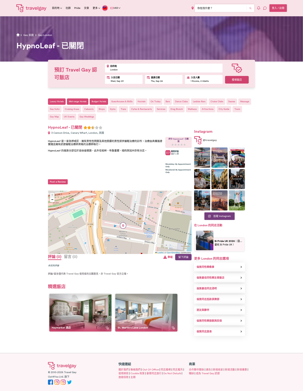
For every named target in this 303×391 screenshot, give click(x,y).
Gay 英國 (28, 35)
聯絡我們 (136, 369)
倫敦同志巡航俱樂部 (208, 299)
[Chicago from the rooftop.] (202, 200)
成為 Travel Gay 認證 (208, 373)
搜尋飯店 (237, 79)
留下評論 (183, 257)
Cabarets (89, 109)
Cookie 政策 (138, 373)
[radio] (85, 127)
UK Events (69, 117)
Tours (237, 109)
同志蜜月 (178, 369)
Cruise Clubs (217, 101)
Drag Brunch (176, 109)
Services (161, 109)
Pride (77, 8)
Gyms (113, 109)
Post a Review (58, 182)
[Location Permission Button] (193, 8)
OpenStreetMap (173, 252)
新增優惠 (242, 369)
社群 (68, 8)
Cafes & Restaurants (141, 109)
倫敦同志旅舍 (204, 331)
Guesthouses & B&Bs (122, 101)
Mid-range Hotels (77, 101)
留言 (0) (70, 257)
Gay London (45, 35)
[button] (123, 225)
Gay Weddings (87, 117)
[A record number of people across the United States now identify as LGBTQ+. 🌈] (237, 157)
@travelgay (210, 140)
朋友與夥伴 (203, 310)
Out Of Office (151, 369)
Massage (244, 101)
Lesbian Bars (199, 101)
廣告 (208, 369)
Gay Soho (55, 109)
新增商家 (218, 369)
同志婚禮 (166, 369)
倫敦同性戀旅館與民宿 (209, 320)
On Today (155, 101)
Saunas (231, 101)
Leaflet (160, 252)
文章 (86, 8)
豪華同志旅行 (154, 373)
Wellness (192, 109)
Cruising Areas (72, 109)
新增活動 (230, 369)
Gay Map (54, 117)
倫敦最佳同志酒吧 (207, 288)
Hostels (142, 101)
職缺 (191, 373)
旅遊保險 (124, 377)
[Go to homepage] (31, 8)
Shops (102, 109)
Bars (168, 101)
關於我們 (124, 369)
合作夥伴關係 (196, 369)
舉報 (170, 257)
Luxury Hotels (57, 101)
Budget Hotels (99, 101)
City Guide (224, 109)
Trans (123, 109)
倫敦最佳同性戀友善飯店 (210, 277)
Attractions (208, 109)
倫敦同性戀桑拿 (205, 267)
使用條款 (124, 373)
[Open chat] (265, 8)
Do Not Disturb (172, 373)
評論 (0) (54, 257)
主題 (133, 377)
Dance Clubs (181, 101)
